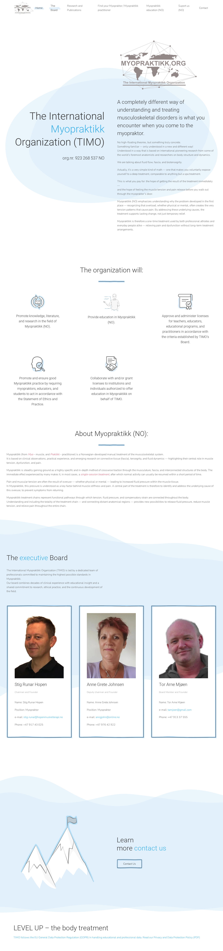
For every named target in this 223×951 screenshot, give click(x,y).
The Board (54, 8)
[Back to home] (24, 8)
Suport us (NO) (184, 8)
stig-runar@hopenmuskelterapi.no (43, 717)
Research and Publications (74, 8)
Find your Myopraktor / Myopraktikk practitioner (118, 8)
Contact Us (129, 864)
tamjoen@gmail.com (180, 710)
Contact (203, 8)
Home (38, 8)
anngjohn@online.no (108, 717)
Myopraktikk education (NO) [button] (155, 8)
